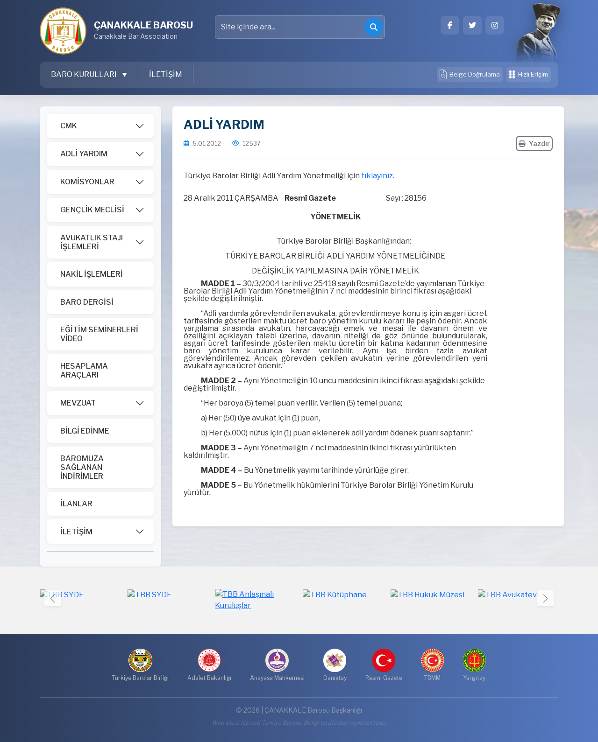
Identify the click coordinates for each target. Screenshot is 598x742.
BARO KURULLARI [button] (84, 74)
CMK (68, 125)
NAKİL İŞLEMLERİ (91, 274)
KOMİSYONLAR (87, 181)
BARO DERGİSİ (87, 302)
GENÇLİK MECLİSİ (92, 209)
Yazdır (539, 143)
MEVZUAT (78, 403)
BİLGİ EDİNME (84, 431)
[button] (545, 598)
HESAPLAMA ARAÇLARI (84, 370)
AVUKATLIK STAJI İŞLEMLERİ (91, 242)
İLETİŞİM (165, 74)
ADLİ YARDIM (83, 153)
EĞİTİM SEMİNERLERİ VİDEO (99, 334)
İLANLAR (76, 503)
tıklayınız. (377, 175)
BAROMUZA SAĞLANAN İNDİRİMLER (82, 467)
